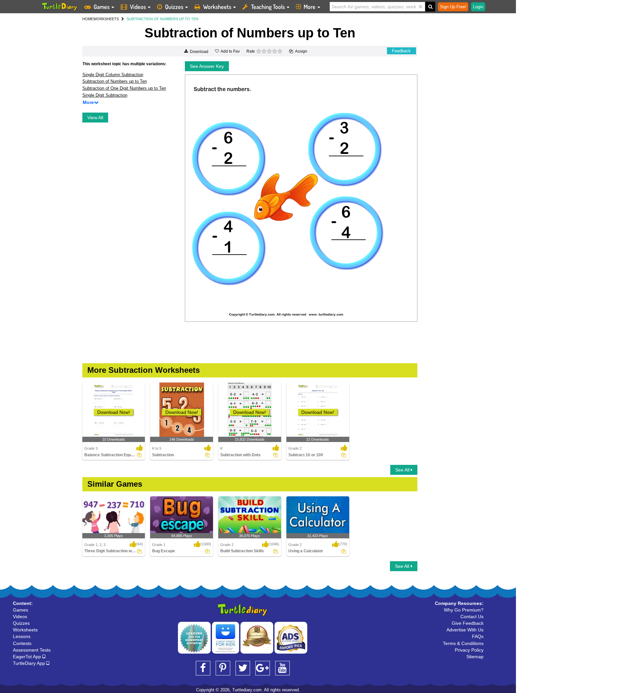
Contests (22, 643)
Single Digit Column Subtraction (112, 74)
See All (403, 469)
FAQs (478, 636)
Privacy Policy (469, 650)
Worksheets (217, 6)
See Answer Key (207, 66)
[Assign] (139, 455)
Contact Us (472, 616)
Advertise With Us (465, 629)
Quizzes (174, 6)
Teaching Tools (268, 6)
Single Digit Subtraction (104, 95)
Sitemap (475, 656)
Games (101, 6)
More (309, 6)
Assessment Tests (32, 650)
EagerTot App (27, 656)
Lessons (21, 636)
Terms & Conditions (463, 643)
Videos (138, 6)
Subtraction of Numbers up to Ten (114, 81)
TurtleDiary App (29, 663)
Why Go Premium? (464, 610)
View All (95, 117)
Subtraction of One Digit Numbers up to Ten (124, 88)
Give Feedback (468, 623)
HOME (87, 19)
